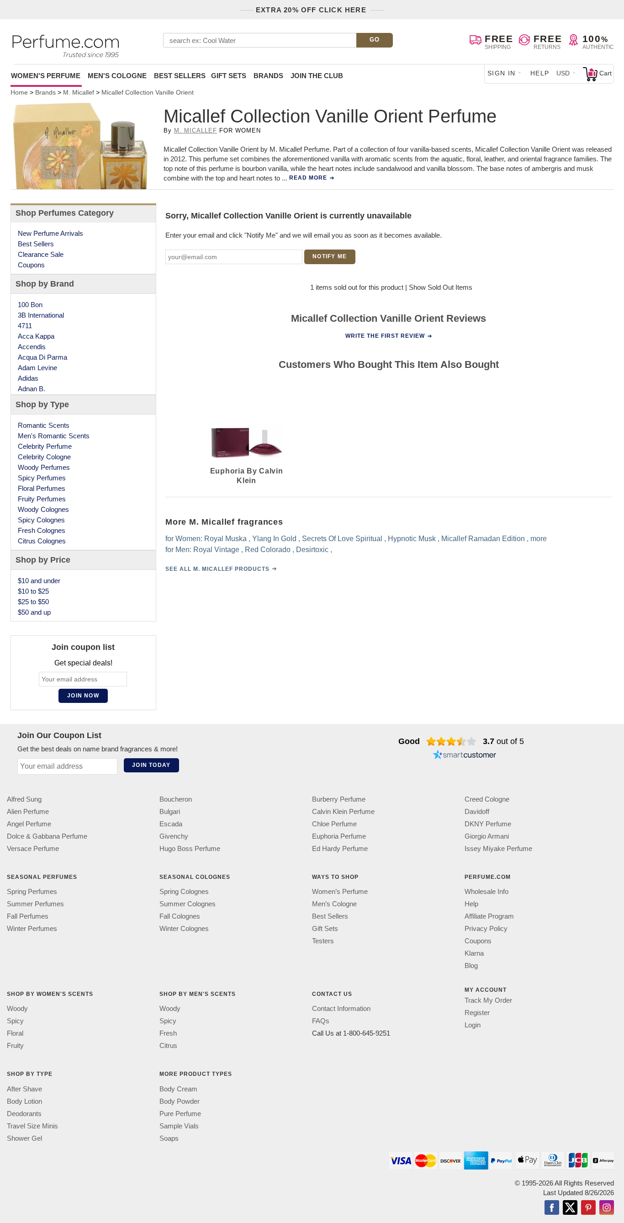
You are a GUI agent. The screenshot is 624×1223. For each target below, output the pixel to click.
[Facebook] (552, 1208)
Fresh (168, 1033)
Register (477, 1012)
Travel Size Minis (32, 1125)
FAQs (320, 1021)
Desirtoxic (312, 549)
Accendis (32, 347)
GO (375, 39)
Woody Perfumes (44, 467)
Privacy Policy (486, 928)
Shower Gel (24, 1138)
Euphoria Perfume (339, 836)
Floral (15, 1033)
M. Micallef (195, 130)
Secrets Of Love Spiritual (342, 538)
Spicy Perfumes (42, 478)
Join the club (317, 76)
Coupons (31, 265)
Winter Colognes (184, 928)
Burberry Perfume (338, 799)
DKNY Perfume (488, 824)
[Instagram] (606, 1208)
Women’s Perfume (340, 891)
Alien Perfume (28, 811)
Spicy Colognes (41, 520)
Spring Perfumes (32, 891)
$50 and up (34, 612)
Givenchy (173, 836)
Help (540, 73)
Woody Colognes (43, 509)
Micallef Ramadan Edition (483, 538)
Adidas (28, 378)
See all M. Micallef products (217, 569)
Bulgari (169, 811)
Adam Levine (37, 368)
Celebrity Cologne (44, 457)
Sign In (501, 73)
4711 (25, 326)
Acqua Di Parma (42, 357)
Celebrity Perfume (45, 446)
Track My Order (488, 1000)
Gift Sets (228, 76)
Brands (268, 76)
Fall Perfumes (27, 916)
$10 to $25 (33, 591)
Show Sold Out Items (440, 287)
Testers (323, 941)
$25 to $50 (33, 602)
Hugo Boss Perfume (189, 848)
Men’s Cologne (334, 904)
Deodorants (24, 1113)
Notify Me (329, 256)
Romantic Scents (43, 425)
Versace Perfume (33, 848)
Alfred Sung (24, 799)
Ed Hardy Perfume (340, 848)
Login (473, 1025)
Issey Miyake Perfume (498, 848)
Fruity (15, 1045)
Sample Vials (179, 1125)
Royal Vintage (216, 549)
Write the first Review (385, 336)
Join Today (151, 765)
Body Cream (178, 1088)
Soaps (169, 1138)
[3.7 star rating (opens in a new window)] (451, 741)
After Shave (24, 1088)
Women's (45, 76)
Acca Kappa (36, 336)
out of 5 (503, 741)
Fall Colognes (179, 916)
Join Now (83, 695)
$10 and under (39, 581)
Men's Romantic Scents (54, 436)
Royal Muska (225, 538)
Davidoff (477, 811)
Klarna (474, 953)
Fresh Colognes (41, 530)
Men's (117, 76)
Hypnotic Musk (412, 538)
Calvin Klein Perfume (343, 811)
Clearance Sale (40, 254)
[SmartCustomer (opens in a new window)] (465, 755)
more (538, 538)
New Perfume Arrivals (50, 233)
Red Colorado (268, 549)
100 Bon (30, 304)
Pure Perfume (180, 1113)
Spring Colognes (184, 891)
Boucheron (175, 799)
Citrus (168, 1045)
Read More (308, 178)
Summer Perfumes (35, 904)
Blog (471, 965)
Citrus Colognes (42, 541)
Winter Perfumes (32, 928)
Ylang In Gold (274, 538)
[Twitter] (570, 1208)
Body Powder (179, 1101)
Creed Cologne (487, 799)
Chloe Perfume (334, 824)
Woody (17, 1008)
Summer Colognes (187, 904)
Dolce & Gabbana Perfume (47, 836)
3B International (41, 315)
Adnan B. (31, 389)
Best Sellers (180, 76)
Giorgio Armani (487, 836)
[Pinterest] (588, 1208)
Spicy (15, 1021)
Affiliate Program (489, 916)
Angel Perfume (29, 824)
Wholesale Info (486, 891)
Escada (170, 824)
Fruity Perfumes (42, 499)
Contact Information (341, 1008)
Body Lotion (24, 1101)
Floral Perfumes (41, 488)
